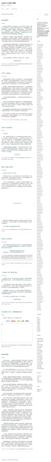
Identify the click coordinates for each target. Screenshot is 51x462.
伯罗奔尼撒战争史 (21, 63)
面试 (25, 448)
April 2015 (39, 140)
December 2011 (40, 189)
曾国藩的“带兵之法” (6, 429)
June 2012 (39, 180)
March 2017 (39, 119)
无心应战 (26, 157)
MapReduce (39, 26)
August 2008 (39, 249)
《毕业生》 (16, 278)
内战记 (30, 63)
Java (45, 24)
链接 (43, 36)
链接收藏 (38, 330)
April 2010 (39, 219)
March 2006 (39, 291)
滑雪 (37, 34)
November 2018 (40, 107)
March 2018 (39, 113)
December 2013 (40, 155)
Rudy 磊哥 (39, 353)
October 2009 (39, 228)
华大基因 (38, 31)
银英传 (29, 302)
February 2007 (39, 275)
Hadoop (42, 24)
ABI (17, 119)
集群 (38, 37)
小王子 (23, 263)
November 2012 (40, 173)
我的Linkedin (39, 389)
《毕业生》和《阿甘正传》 (9, 272)
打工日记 (12, 448)
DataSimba (39, 23)
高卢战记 (9, 65)
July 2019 (38, 101)
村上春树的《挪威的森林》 (12, 147)
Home (2, 8)
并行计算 (43, 32)
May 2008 (39, 254)
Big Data (43, 22)
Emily (38, 342)
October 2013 (39, 158)
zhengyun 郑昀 (39, 363)
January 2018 (39, 114)
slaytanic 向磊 (39, 354)
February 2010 (39, 222)
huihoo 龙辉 (39, 347)
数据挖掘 (46, 33)
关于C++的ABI (5, 73)
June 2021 (39, 83)
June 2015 (39, 138)
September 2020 (40, 90)
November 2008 (40, 245)
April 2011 (39, 201)
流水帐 (12, 345)
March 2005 (39, 309)
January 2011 (39, 206)
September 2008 (40, 248)
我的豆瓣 (38, 390)
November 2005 (40, 297)
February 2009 (39, 240)
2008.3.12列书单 (6, 239)
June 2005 (39, 305)
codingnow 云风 (40, 341)
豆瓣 (37, 35)
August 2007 (39, 267)
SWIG (29, 104)
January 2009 (39, 242)
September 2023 (40, 57)
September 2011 (40, 194)
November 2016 (40, 122)
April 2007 (39, 272)
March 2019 (39, 105)
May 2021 (39, 84)
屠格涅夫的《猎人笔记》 (17, 244)
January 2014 (39, 153)
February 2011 (39, 204)
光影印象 (12, 229)
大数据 (48, 31)
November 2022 (40, 69)
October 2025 (39, 47)
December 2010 (40, 207)
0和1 (11, 119)
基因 (45, 31)
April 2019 (39, 104)
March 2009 (39, 239)
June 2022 (39, 74)
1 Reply (2, 130)
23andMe (38, 22)
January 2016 (39, 134)
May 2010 (39, 218)
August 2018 (39, 110)
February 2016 (39, 132)
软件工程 (40, 36)
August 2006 (39, 284)
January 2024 (39, 51)
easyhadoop (39, 375)
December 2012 (40, 171)
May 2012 (39, 182)
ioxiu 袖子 (39, 348)
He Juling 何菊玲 (40, 345)
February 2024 (39, 50)
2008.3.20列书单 (6, 127)
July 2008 (38, 251)
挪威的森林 (22, 157)
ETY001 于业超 (39, 344)
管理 (47, 34)
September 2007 (40, 266)
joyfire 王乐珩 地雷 (8, 3)
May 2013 (39, 164)
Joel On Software (39, 25)
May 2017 (39, 116)
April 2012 (39, 183)
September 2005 (40, 300)
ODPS (44, 26)
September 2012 (40, 176)
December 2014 (40, 146)
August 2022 (39, 72)
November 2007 (40, 263)
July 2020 (38, 92)
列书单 (12, 63)
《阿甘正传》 (21, 278)
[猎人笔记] (18, 250)
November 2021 (40, 80)
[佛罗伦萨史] (12, 250)
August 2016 (39, 126)
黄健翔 (2, 346)
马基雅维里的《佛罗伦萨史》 (17, 33)
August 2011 (39, 195)
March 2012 (39, 185)
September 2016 (40, 125)
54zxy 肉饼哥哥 (40, 338)
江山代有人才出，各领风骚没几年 (11, 312)
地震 (44, 31)
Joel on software (28, 426)
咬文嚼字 (38, 323)
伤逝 (22, 302)
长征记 (6, 65)
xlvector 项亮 (39, 360)
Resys (38, 378)
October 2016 (39, 123)
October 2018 (39, 108)
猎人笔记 (26, 263)
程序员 (45, 34)
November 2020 (40, 89)
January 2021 (39, 87)
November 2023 (40, 54)
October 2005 (39, 299)
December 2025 (40, 44)
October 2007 (39, 264)
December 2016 (40, 120)
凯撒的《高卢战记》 (24, 150)
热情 (23, 448)
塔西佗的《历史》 (25, 32)
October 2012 (39, 174)
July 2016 (38, 128)
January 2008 (39, 260)
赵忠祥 (28, 345)
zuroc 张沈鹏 (39, 366)
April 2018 (39, 111)
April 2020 (39, 95)
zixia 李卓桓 (39, 365)
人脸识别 (42, 29)
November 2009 (40, 227)
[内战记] (14, 154)
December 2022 (40, 68)
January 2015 (39, 144)
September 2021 (40, 81)
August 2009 (39, 231)
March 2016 (39, 131)
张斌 (22, 345)
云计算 (47, 28)
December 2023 (40, 53)
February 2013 (39, 168)
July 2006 (38, 285)
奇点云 (38, 32)
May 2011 (39, 200)
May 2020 (39, 93)
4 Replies (3, 23)
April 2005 (39, 308)
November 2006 (40, 279)
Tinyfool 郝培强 (40, 357)
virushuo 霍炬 (39, 359)
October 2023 (39, 56)
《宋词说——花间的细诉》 (24, 142)
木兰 (24, 302)
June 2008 (39, 252)
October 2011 (39, 192)
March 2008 (39, 257)
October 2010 (39, 210)
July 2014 (38, 152)
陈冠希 (31, 345)
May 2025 (39, 48)
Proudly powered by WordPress (12, 459)
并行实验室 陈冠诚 (40, 368)
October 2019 (39, 99)
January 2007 (39, 276)
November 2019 (40, 98)
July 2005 (38, 303)
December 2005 (40, 296)
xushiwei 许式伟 (40, 362)
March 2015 (39, 141)
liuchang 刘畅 (39, 350)
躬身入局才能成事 (10, 423)
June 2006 (39, 287)
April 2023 (39, 62)
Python (43, 28)
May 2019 (39, 102)
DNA (42, 23)
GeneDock (45, 23)
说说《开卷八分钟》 (7, 167)
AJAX (41, 22)
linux (47, 25)
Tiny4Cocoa (39, 380)
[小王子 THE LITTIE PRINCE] (22, 250)
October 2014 (39, 147)
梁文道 (27, 229)
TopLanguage (39, 381)
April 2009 (39, 237)
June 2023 (39, 59)
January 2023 (39, 66)
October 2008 (39, 246)
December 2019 (40, 96)
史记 (41, 31)
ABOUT (7, 8)
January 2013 (39, 170)
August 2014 (39, 150)
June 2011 (39, 198)
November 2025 (40, 45)
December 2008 (40, 243)
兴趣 (19, 448)
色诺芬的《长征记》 (12, 29)
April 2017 (39, 117)
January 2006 (39, 294)
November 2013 (40, 156)
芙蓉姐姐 (24, 345)
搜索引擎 (42, 33)
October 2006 (39, 281)
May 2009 (39, 236)
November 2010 (40, 209)
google (39, 24)
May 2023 (39, 60)
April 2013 (39, 165)
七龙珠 (19, 302)
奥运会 (40, 32)
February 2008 (39, 258)
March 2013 (39, 167)
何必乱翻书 (4, 20)
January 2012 (39, 188)
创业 (48, 30)
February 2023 (39, 65)
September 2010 (40, 212)
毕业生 (26, 302)
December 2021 (40, 78)
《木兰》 (17, 296)
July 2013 (38, 161)
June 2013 (39, 162)
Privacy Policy (14, 8)
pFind (39, 28)
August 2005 (39, 302)
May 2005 (39, 306)
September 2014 (40, 149)
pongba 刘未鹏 (39, 351)
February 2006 (39, 293)
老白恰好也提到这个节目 (14, 226)
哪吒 (42, 31)
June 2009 (39, 234)
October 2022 (39, 71)
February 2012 (39, 186)
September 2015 (40, 137)
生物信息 (41, 35)
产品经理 (38, 29)
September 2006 (40, 282)
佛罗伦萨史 (26, 63)
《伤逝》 (16, 284)
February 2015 (39, 143)
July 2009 (38, 233)
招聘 (21, 448)
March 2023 (39, 63)
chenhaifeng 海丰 (40, 339)
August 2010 (39, 213)
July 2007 (38, 269)
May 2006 (39, 288)
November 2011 (40, 191)
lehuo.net (44, 25)
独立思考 (38, 327)
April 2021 (39, 86)
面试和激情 (4, 354)
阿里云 (46, 36)
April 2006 (39, 290)
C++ (19, 119)
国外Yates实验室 (15, 361)
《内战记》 (10, 151)
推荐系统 (38, 33)
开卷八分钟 (23, 229)
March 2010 (39, 221)
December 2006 (40, 278)
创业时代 (38, 321)
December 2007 (40, 261)
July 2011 (38, 197)
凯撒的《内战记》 (20, 29)
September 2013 (40, 159)
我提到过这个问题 (11, 394)
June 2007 (39, 270)
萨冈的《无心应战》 (14, 148)
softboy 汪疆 (39, 356)
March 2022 (39, 77)
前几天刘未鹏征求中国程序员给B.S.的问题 (11, 109)
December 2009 (40, 225)
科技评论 (15, 345)
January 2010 (39, 224)
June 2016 (39, 129)
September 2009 (40, 230)
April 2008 (39, 255)
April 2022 (39, 75)
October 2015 (39, 135)
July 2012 (38, 179)
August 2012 (39, 177)
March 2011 (39, 203)
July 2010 (38, 215)
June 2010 (39, 216)
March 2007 (39, 273)
